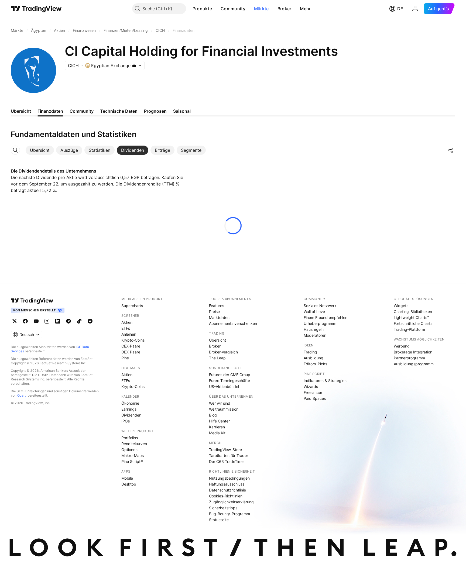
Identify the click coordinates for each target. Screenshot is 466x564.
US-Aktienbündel (224, 386)
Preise (214, 311)
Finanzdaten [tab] (50, 111)
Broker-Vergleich (223, 352)
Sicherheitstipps (223, 507)
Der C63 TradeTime (226, 461)
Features (216, 305)
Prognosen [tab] (155, 111)
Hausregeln (314, 329)
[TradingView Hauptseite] (36, 8)
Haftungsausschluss (226, 484)
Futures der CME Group (229, 374)
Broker (284, 8)
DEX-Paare (130, 352)
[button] (216, 8)
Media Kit (217, 433)
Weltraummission (223, 409)
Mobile (127, 478)
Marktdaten (219, 317)
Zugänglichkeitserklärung (231, 502)
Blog (213, 415)
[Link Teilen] (450, 150)
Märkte (261, 8)
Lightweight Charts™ (412, 317)
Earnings (128, 409)
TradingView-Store (225, 449)
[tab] (40, 150)
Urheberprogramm (320, 323)
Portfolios (129, 437)
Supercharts (132, 305)
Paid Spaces (315, 398)
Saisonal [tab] (182, 111)
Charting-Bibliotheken (413, 311)
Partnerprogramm (409, 358)
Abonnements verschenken (233, 323)
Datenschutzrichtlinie (227, 490)
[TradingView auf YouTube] (36, 321)
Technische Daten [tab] (119, 111)
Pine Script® (132, 461)
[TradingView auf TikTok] (79, 321)
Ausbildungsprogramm (414, 364)
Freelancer (313, 392)
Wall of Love (314, 311)
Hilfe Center (219, 421)
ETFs (125, 328)
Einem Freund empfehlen (325, 317)
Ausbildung (313, 358)
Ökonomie (130, 403)
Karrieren (217, 427)
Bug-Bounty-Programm (229, 513)
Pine (125, 358)
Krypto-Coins (133, 340)
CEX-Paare (130, 346)
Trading (310, 352)
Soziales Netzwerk (320, 305)
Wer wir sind (219, 403)
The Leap (217, 358)
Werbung (402, 346)
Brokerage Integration (413, 352)
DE (400, 8)
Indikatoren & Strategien (325, 380)
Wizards (311, 386)
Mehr (305, 8)
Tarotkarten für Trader (228, 455)
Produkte (202, 8)
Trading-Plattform (409, 329)
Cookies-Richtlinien (225, 496)
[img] (134, 65)
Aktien (126, 322)
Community (233, 8)
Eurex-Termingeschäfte (229, 380)
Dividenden (131, 415)
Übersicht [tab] (21, 111)
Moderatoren (315, 335)
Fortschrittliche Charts (413, 323)
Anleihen (128, 334)
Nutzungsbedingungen (229, 478)
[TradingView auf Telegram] (68, 321)
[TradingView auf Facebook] (25, 321)
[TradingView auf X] (14, 321)
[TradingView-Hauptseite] (32, 300)
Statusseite (219, 519)
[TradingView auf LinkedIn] (57, 321)
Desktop (128, 484)
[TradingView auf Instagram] (47, 321)
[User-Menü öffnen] (415, 8)
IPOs (125, 421)
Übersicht (217, 340)
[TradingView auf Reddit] (90, 321)
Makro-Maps (132, 455)
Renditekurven (134, 443)
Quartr (22, 395)
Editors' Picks (315, 364)
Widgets (401, 305)
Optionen (129, 449)
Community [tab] (82, 111)
